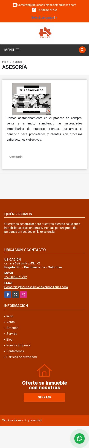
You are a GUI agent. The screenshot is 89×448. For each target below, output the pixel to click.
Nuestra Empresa (18, 345)
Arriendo (12, 328)
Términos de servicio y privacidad (22, 420)
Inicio (5, 61)
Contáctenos (15, 351)
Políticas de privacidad (21, 357)
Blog (9, 339)
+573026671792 (47, 9)
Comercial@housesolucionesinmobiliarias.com (36, 287)
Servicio (17, 61)
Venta (10, 322)
